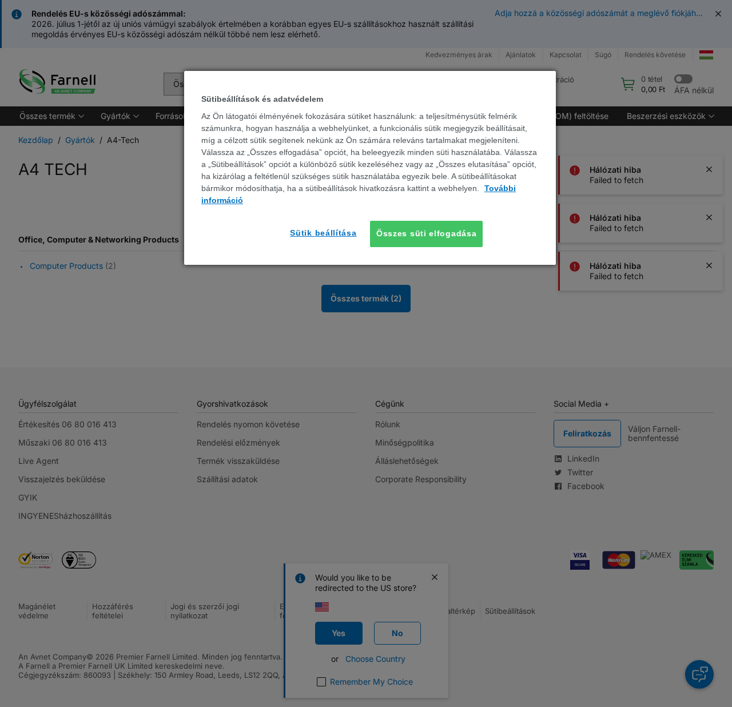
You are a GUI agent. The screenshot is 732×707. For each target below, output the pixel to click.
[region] (370, 168)
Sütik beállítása (323, 232)
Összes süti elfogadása (426, 233)
